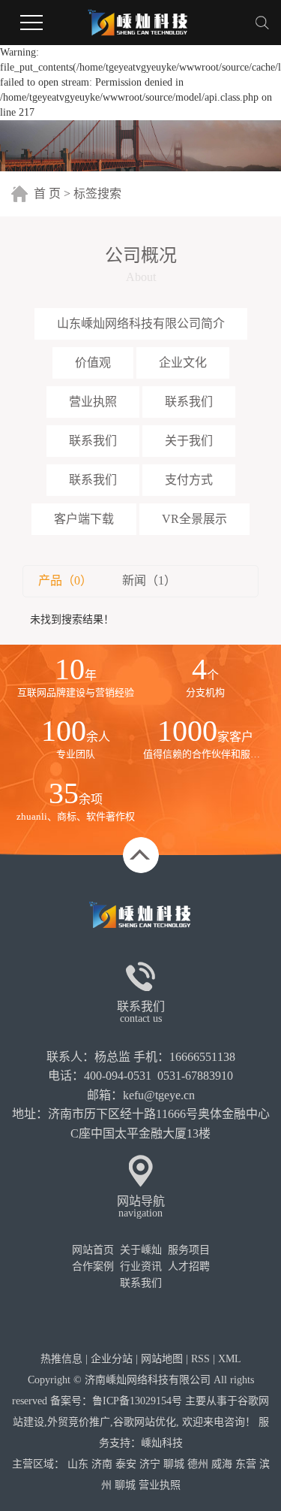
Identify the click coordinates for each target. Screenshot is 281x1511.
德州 (197, 1464)
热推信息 (61, 1358)
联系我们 (189, 401)
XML (229, 1358)
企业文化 (183, 362)
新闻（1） (149, 580)
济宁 (149, 1464)
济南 (101, 1464)
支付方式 (189, 479)
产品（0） (65, 580)
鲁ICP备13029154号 (137, 1401)
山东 (77, 1464)
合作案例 (93, 1266)
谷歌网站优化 (144, 1422)
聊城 (173, 1464)
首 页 (47, 193)
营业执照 (93, 401)
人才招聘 (189, 1266)
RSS (200, 1358)
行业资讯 (141, 1266)
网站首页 (93, 1250)
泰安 (125, 1464)
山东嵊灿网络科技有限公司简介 (141, 323)
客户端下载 (84, 518)
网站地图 (162, 1358)
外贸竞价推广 (78, 1422)
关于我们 (189, 440)
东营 (245, 1464)
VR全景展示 (194, 518)
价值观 (93, 362)
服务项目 (189, 1250)
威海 (221, 1464)
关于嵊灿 (141, 1250)
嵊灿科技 (162, 1443)
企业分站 (112, 1358)
